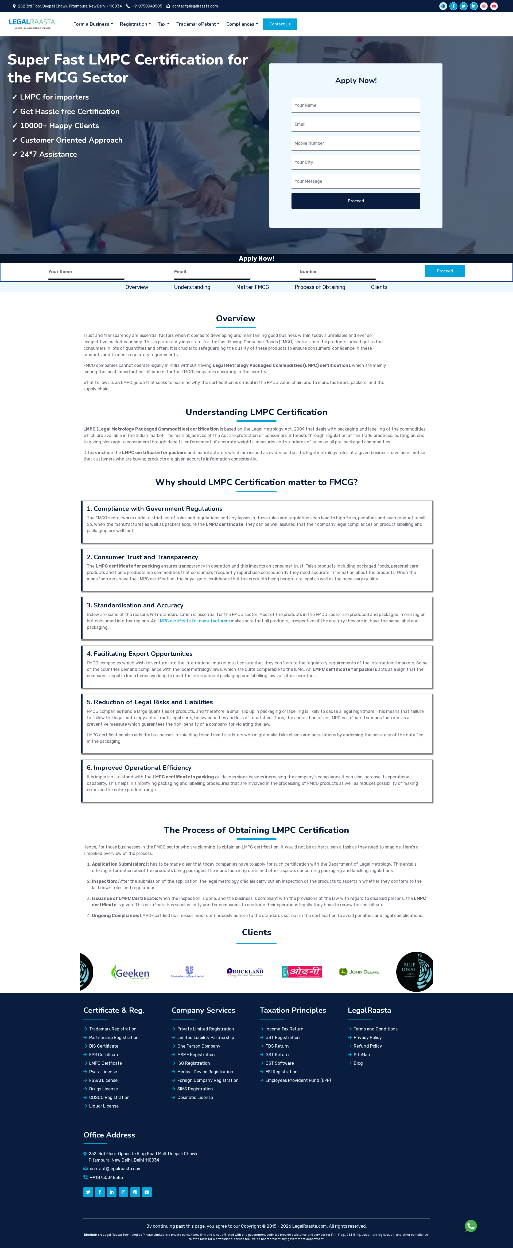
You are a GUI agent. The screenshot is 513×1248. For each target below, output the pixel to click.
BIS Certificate (103, 1046)
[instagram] (484, 6)
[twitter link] (443, 6)
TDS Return (277, 1046)
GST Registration (283, 1037)
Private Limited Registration (205, 1029)
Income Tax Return (285, 1029)
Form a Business (91, 24)
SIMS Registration (195, 1088)
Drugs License (103, 1088)
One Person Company (198, 1046)
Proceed (356, 201)
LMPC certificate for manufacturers (194, 620)
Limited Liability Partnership (205, 1037)
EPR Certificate (104, 1054)
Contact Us (280, 24)
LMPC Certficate (105, 1063)
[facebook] (453, 6)
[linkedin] (474, 6)
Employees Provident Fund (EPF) (298, 1080)
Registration (133, 24)
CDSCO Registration (109, 1097)
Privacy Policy (368, 1037)
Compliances (240, 24)
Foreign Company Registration (208, 1080)
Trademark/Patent (196, 24)
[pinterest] (135, 1192)
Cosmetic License (195, 1097)
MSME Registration (196, 1054)
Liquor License (104, 1106)
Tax (162, 24)
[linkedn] (111, 1192)
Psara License (103, 1071)
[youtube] (494, 6)
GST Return (277, 1054)
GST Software (280, 1063)
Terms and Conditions (376, 1029)
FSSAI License (103, 1080)
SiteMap (362, 1054)
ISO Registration (193, 1063)
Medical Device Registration (205, 1071)
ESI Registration (282, 1071)
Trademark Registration (113, 1029)
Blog (358, 1063)
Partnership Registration (114, 1037)
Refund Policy (368, 1046)
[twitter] (464, 6)
